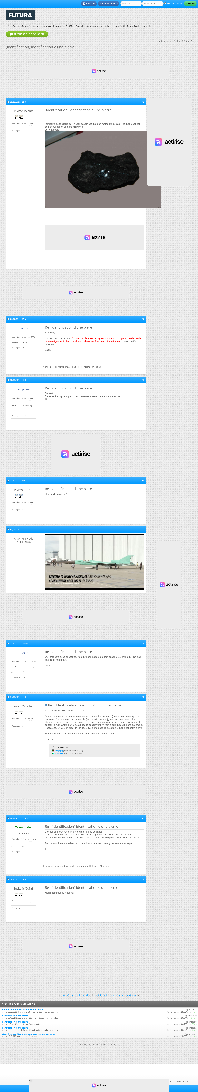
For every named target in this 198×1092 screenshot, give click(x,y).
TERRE (69, 26)
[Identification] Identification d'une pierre (22, 1009)
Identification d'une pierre (14, 1015)
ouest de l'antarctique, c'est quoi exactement (115, 995)
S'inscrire (89, 3)
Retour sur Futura (109, 3)
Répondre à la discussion (27, 34)
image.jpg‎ (59, 751)
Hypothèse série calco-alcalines (76, 995)
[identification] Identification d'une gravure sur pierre (28, 1034)
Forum (16, 26)
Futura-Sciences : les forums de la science (42, 26)
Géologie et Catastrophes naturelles (93, 26)
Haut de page (183, 1081)
